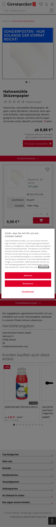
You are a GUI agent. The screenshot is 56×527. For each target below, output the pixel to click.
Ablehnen (28, 275)
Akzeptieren (28, 283)
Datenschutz (43, 267)
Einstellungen (28, 291)
